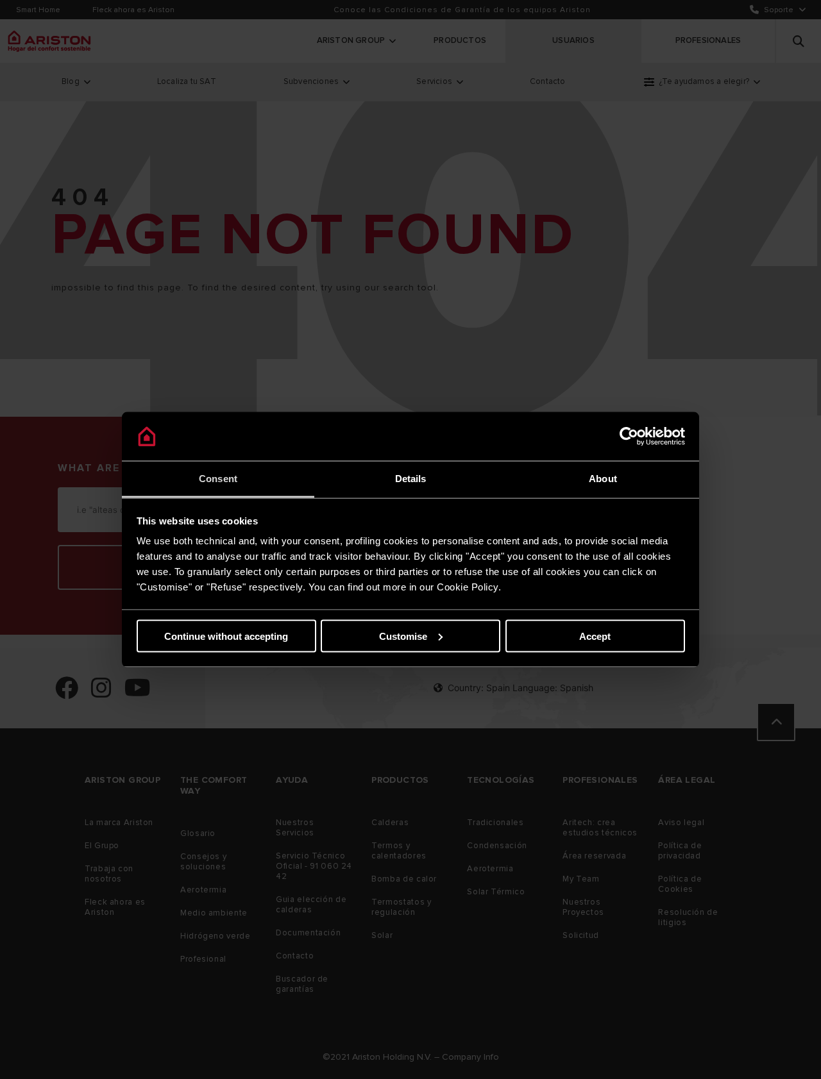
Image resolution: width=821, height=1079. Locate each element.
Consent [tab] (218, 478)
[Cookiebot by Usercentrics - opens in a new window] (629, 436)
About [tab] (603, 478)
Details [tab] (411, 478)
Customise (403, 635)
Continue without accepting (226, 635)
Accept (595, 635)
